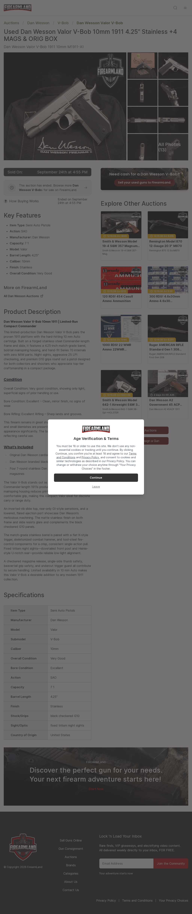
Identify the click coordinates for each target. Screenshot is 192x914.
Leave (96, 486)
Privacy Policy (90, 457)
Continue (96, 477)
